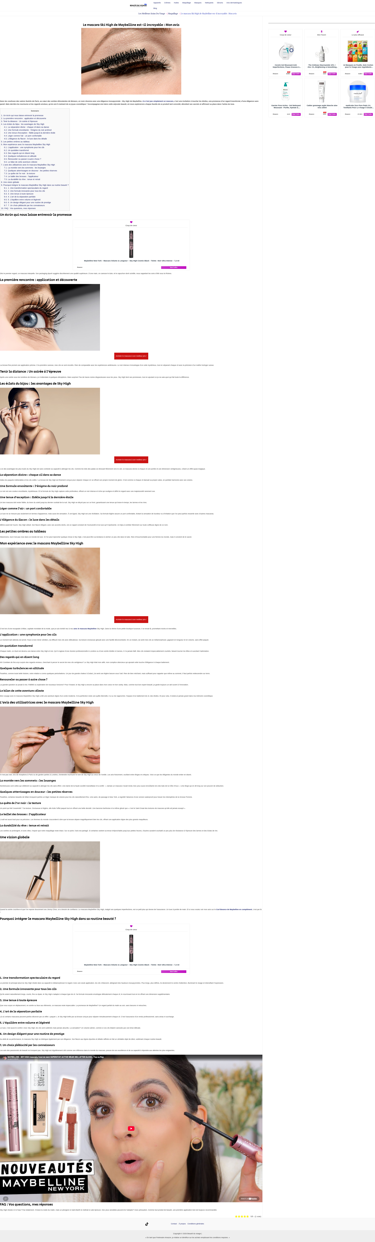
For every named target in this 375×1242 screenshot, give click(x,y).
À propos (182, 1224)
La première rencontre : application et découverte (23, 118)
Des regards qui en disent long (19, 153)
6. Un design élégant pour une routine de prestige (27, 202)
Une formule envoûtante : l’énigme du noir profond (27, 130)
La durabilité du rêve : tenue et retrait (22, 179)
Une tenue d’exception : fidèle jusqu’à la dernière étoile (29, 133)
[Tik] (147, 1224)
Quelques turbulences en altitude (20, 156)
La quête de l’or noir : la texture (19, 173)
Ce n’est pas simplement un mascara (157, 101)
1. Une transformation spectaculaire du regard (26, 188)
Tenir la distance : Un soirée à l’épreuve (19, 121)
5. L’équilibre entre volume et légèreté (22, 200)
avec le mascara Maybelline (85, 629)
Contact (174, 1224)
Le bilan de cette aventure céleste (20, 162)
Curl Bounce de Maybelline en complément (234, 909)
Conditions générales (196, 1224)
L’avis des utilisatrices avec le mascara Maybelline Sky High (28, 165)
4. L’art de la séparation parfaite (19, 197)
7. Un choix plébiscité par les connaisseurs (24, 205)
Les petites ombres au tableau (15, 142)
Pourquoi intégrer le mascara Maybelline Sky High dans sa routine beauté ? (35, 185)
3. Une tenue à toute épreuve (18, 194)
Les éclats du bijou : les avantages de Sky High (22, 124)
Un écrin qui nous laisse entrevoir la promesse (22, 115)
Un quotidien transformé (16, 150)
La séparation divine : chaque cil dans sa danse (26, 127)
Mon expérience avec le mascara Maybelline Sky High (25, 144)
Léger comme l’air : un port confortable (23, 136)
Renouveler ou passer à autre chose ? (22, 159)
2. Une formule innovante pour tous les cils (24, 191)
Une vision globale (10, 182)
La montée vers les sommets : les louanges (25, 168)
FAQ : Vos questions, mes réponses (18, 208)
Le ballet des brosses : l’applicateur (21, 176)
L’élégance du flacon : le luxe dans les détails (25, 139)
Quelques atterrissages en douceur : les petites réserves (30, 171)
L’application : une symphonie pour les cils (24, 147)
